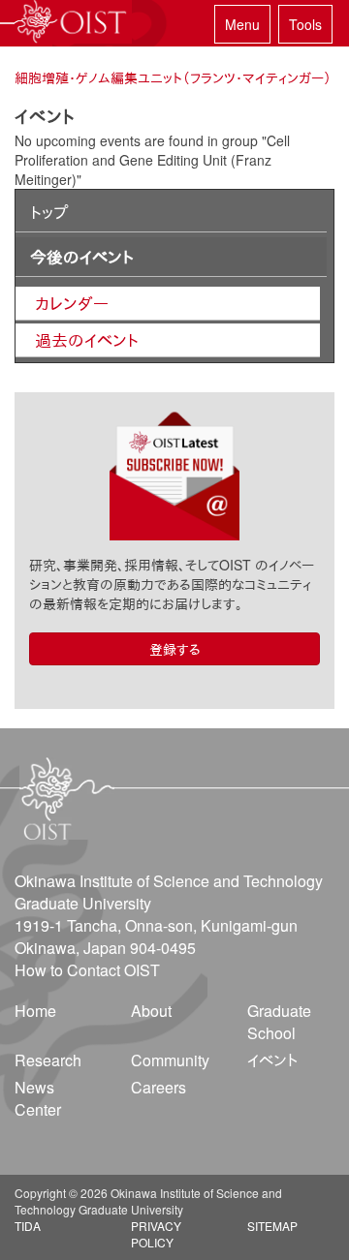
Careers (158, 1087)
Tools (305, 24)
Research (48, 1060)
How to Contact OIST (87, 970)
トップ (49, 212)
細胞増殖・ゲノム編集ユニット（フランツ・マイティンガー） (173, 77)
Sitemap (272, 1225)
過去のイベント (87, 340)
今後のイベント (82, 256)
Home (35, 1010)
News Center (38, 1098)
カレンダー (72, 303)
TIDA (28, 1225)
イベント (272, 1060)
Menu (242, 24)
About (151, 1010)
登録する (175, 649)
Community (170, 1060)
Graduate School (279, 1021)
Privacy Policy (156, 1233)
